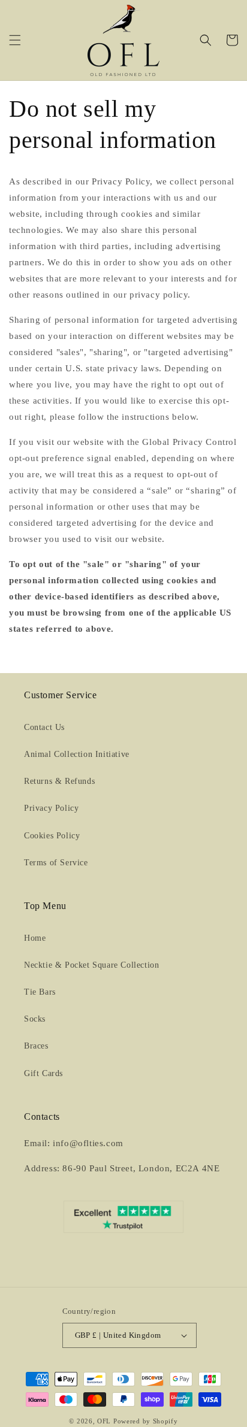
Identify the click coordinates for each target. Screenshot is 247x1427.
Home (35, 938)
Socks (35, 1018)
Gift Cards (43, 1073)
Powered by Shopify (145, 1421)
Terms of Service (56, 862)
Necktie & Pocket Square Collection (91, 965)
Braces (36, 1045)
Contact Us (44, 727)
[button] (15, 40)
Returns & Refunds (59, 781)
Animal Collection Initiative (76, 754)
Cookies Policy (52, 835)
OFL (104, 1421)
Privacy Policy (51, 808)
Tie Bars (40, 991)
